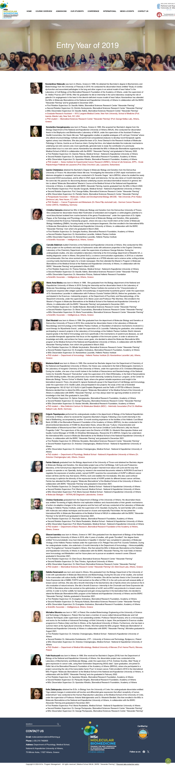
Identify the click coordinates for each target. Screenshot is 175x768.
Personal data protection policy (127, 764)
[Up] (168, 761)
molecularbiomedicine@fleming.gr (46, 737)
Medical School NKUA (85, 764)
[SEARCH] (58, 724)
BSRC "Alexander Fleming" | (105, 764)
